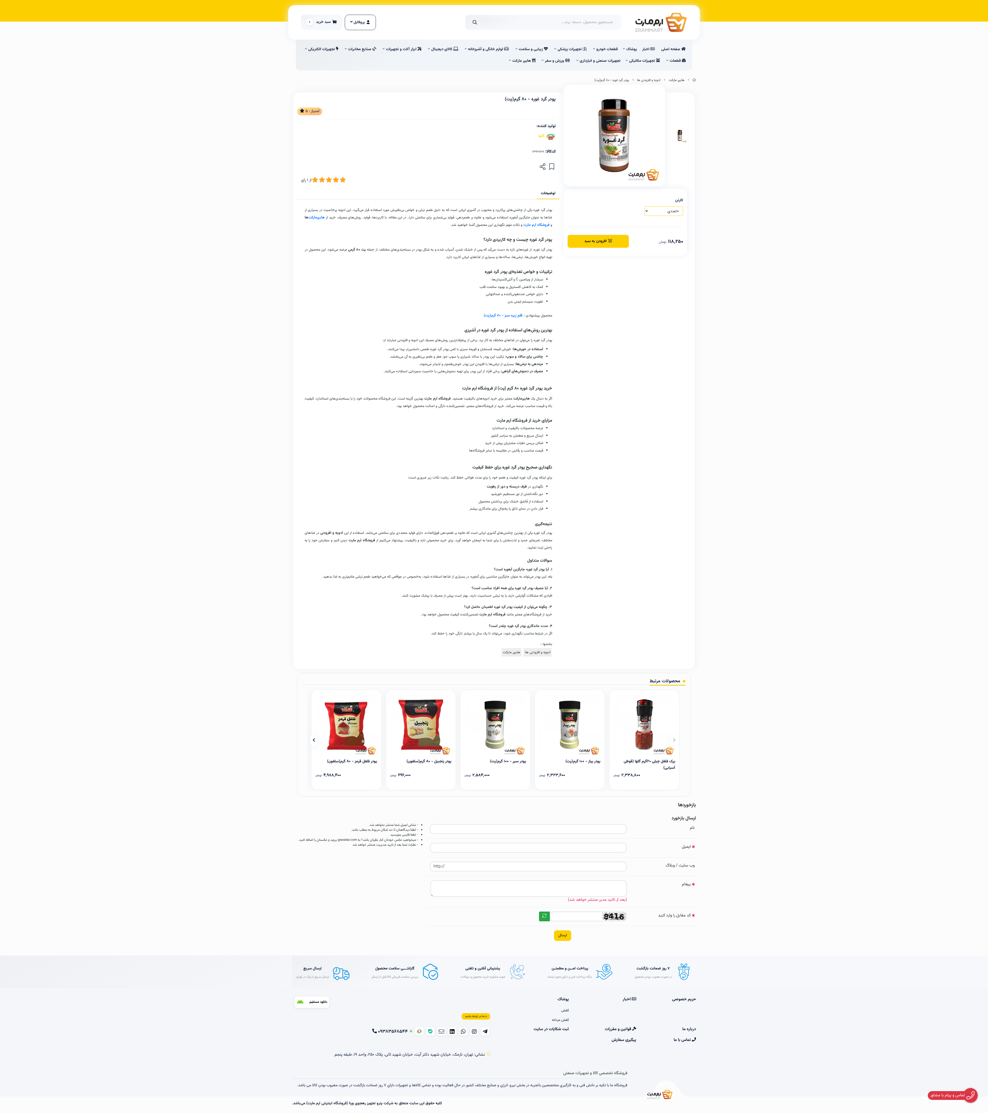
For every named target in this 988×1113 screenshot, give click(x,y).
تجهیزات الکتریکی (322, 49)
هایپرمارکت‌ (316, 217)
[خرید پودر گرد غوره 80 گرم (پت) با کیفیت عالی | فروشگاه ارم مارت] (660, 1095)
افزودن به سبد (596, 241)
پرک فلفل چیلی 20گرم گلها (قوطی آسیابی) (649, 764)
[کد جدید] (544, 916)
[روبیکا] (419, 1031)
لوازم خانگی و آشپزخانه (486, 49)
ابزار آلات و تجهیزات (402, 49)
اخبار (646, 49)
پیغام (686, 884)
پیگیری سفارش (624, 1040)
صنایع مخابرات (360, 49)
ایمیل (686, 847)
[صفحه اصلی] (694, 80)
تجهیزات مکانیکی (642, 61)
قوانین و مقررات (618, 1029)
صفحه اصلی (671, 49)
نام (692, 828)
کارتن (679, 200)
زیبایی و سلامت (531, 49)
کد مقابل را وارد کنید (674, 915)
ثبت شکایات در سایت (551, 1029)
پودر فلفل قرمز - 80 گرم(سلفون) (352, 761)
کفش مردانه (560, 1020)
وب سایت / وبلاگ (680, 865)
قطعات (676, 61)
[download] (312, 1002)
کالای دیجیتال (442, 49)
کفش (565, 1010)
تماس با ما (683, 1040)
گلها (541, 136)
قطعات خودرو (607, 49)
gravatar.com (347, 840)
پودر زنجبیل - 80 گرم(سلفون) (429, 761)
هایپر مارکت (522, 61)
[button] (674, 740)
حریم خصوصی (684, 999)
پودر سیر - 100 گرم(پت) (508, 761)
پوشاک (631, 49)
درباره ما (689, 1029)
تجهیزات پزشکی (570, 49)
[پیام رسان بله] (430, 1031)
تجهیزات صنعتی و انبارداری (600, 61)
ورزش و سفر (555, 61)
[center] (475, 22)
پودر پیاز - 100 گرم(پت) (583, 761)
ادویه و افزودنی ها (648, 80)
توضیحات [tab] (548, 193)
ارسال (562, 935)
